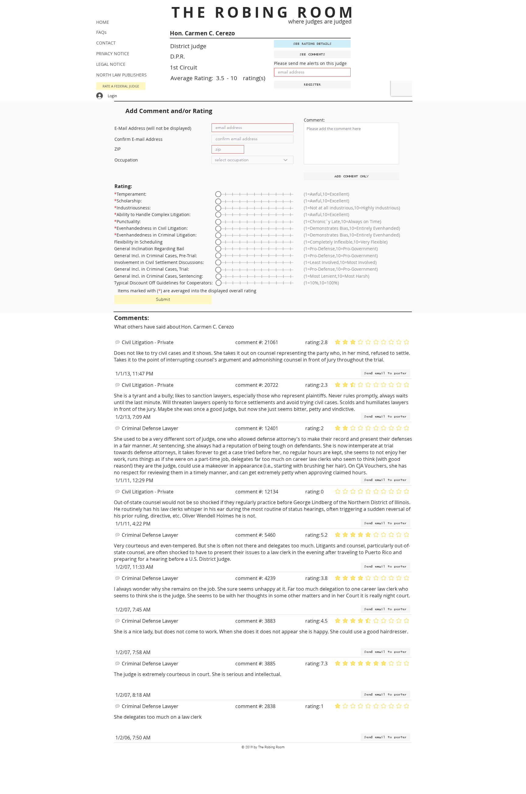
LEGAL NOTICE (110, 64)
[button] (121, 86)
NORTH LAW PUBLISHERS (121, 75)
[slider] (218, 194)
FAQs (101, 32)
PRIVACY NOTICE (112, 53)
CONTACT (106, 43)
